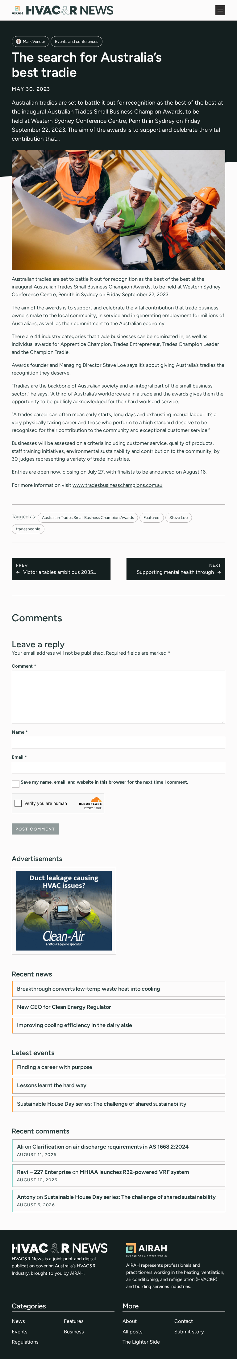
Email (19, 757)
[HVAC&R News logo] (62, 10)
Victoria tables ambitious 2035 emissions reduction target (58, 572)
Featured (151, 517)
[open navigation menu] (220, 10)
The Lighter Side (141, 1342)
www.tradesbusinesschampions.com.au (117, 485)
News (18, 1321)
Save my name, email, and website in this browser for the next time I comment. (104, 782)
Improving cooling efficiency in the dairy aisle (74, 1025)
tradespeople (28, 528)
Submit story (189, 1331)
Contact (183, 1321)
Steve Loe (178, 517)
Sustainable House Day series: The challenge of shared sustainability (101, 1103)
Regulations (25, 1342)
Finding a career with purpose (54, 1067)
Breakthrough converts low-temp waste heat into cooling (88, 988)
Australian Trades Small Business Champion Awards (88, 517)
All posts (133, 1331)
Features (74, 1321)
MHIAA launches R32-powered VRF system (134, 1172)
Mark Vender (34, 41)
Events (19, 1331)
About (130, 1321)
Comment (24, 666)
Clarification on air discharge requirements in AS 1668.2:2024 (110, 1146)
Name (20, 732)
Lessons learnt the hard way (51, 1085)
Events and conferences (76, 41)
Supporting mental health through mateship (175, 572)
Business (74, 1331)
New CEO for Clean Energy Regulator (64, 1007)
